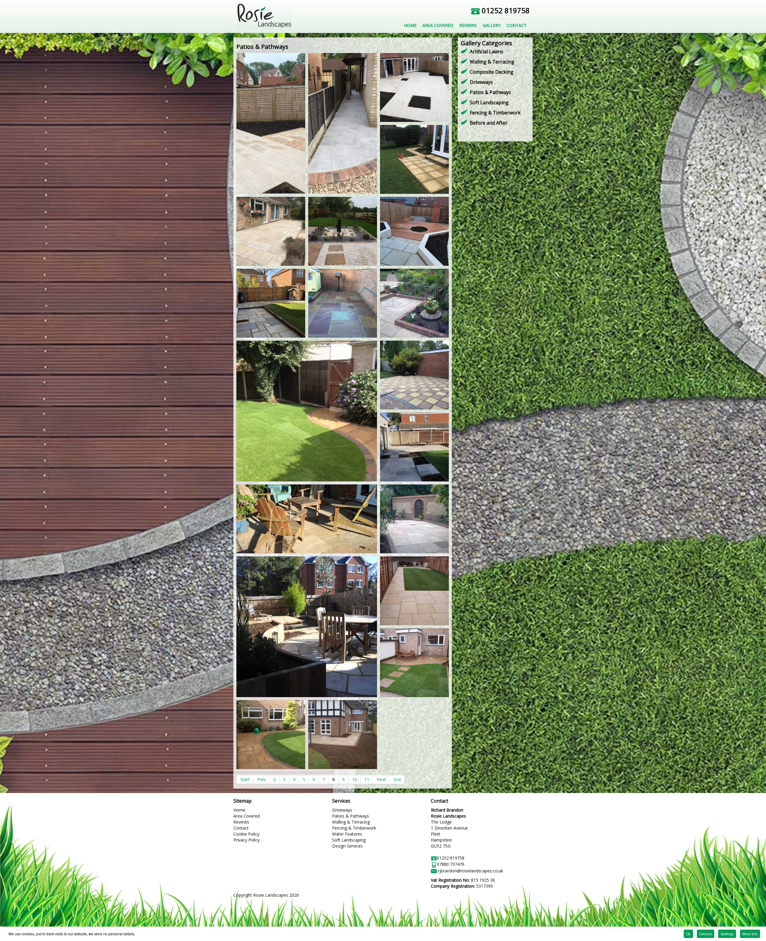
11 (366, 779)
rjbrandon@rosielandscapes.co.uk (470, 871)
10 (354, 779)
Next (381, 779)
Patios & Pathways (490, 92)
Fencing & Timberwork (495, 112)
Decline (705, 933)
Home (239, 810)
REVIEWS (468, 25)
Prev (261, 779)
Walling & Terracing (492, 61)
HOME (410, 25)
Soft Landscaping (489, 102)
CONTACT (517, 25)
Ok (688, 933)
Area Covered (246, 816)
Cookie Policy (246, 834)
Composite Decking (491, 72)
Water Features (347, 834)
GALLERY (492, 25)
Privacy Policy (246, 840)
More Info (750, 933)
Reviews (241, 822)
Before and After (488, 123)
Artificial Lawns (486, 51)
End (397, 779)
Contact (241, 828)
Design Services (347, 846)
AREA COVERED (437, 25)
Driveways (481, 82)
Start (245, 779)
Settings (727, 933)
